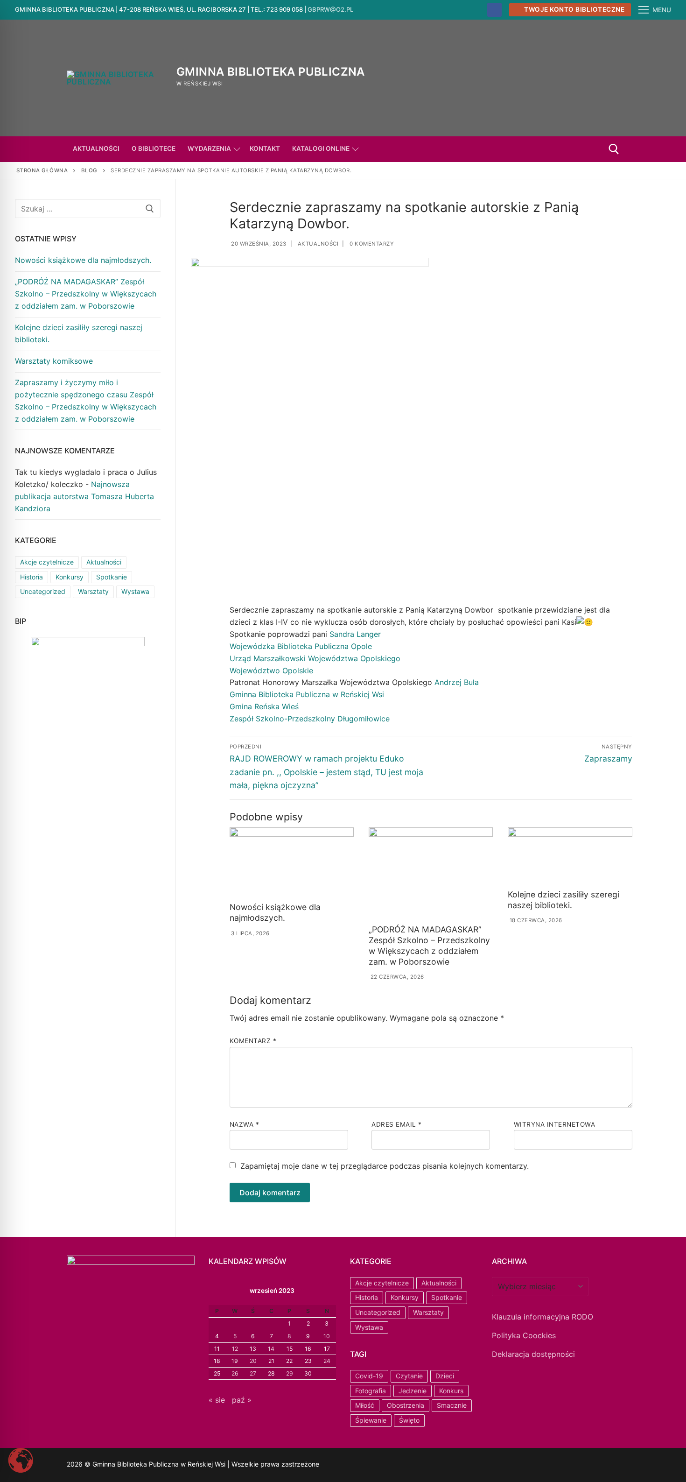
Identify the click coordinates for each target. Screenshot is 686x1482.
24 (326, 1360)
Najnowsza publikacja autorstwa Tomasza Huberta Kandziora (84, 496)
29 (289, 1373)
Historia (31, 577)
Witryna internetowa (554, 1124)
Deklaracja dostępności (533, 1354)
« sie (217, 1399)
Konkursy (70, 577)
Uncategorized (42, 591)
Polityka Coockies (524, 1335)
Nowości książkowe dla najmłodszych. (275, 912)
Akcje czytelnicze (47, 562)
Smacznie (452, 1405)
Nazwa (244, 1124)
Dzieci (444, 1376)
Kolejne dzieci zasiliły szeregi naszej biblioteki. (563, 899)
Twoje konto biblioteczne (574, 9)
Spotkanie (111, 577)
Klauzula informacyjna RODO (542, 1316)
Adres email (396, 1124)
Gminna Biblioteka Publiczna (270, 71)
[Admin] (369, 1465)
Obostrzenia (405, 1405)
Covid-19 (369, 1376)
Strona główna (42, 170)
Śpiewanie (370, 1420)
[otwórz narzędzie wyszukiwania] (614, 149)
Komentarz (253, 1040)
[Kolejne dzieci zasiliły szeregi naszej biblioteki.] (570, 856)
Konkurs (451, 1391)
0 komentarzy (371, 243)
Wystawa (135, 591)
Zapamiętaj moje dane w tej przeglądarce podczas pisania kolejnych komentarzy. (384, 1166)
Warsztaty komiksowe (54, 361)
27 (253, 1373)
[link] (355, 634)
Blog (89, 170)
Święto (409, 1420)
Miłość (364, 1405)
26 (234, 1373)
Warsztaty (93, 591)
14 (271, 1348)
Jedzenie (413, 1391)
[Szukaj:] (88, 209)
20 (253, 1360)
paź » (242, 1399)
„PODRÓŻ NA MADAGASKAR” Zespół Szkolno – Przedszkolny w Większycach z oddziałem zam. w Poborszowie (429, 945)
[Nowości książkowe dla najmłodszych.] (292, 862)
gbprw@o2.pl (330, 9)
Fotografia (370, 1391)
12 (235, 1348)
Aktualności (317, 243)
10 (326, 1336)
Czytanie (409, 1376)
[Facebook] (494, 10)
